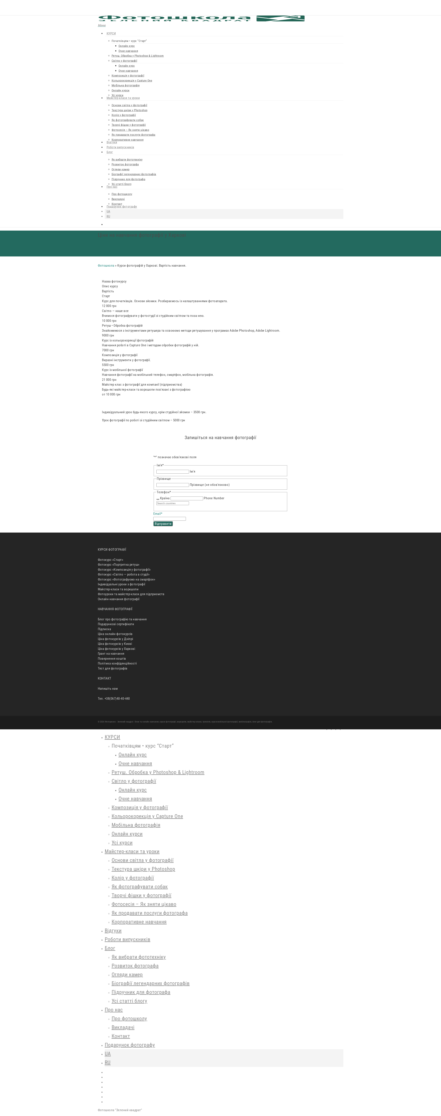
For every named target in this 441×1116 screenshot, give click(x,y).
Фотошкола (106, 265)
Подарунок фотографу (130, 1045)
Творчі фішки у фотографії (142, 895)
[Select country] (157, 499)
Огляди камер (127, 974)
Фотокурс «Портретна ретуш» (119, 565)
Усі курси (122, 843)
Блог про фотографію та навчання (122, 619)
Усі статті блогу (129, 1001)
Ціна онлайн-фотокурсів (115, 634)
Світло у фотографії (134, 781)
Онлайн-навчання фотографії (119, 599)
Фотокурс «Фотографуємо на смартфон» (126, 579)
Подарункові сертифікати (116, 624)
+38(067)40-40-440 (117, 699)
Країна (165, 498)
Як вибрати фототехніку (139, 957)
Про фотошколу (129, 1018)
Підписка (104, 629)
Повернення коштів (112, 659)
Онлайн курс (133, 755)
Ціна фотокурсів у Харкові (116, 649)
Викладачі (123, 1027)
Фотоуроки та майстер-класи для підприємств (131, 594)
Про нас (114, 1010)
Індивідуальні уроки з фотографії (121, 584)
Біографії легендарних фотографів (151, 983)
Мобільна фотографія (136, 825)
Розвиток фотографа (135, 966)
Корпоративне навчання (139, 922)
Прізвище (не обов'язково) (210, 485)
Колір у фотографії (133, 878)
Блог (110, 948)
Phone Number (214, 498)
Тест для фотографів (112, 668)
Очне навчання (135, 763)
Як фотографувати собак (140, 887)
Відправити (163, 524)
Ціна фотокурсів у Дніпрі (115, 639)
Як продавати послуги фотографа (150, 913)
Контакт (121, 1036)
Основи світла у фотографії (143, 860)
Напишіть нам (108, 689)
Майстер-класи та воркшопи (118, 589)
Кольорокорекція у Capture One (147, 816)
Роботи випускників (127, 939)
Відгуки (113, 930)
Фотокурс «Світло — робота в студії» (124, 574)
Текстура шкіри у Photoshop (143, 869)
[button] (102, 25)
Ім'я (192, 471)
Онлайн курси (127, 834)
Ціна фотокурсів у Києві (115, 644)
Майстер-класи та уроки (132, 851)
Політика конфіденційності (117, 663)
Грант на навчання (111, 654)
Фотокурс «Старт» (110, 560)
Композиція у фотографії (140, 807)
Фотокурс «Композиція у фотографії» (124, 570)
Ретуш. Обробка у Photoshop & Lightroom (158, 772)
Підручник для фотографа (141, 992)
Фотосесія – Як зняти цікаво (144, 904)
